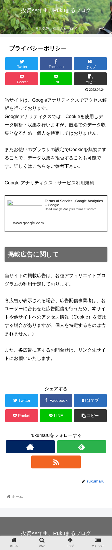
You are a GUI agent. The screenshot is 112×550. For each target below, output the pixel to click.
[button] (101, 492)
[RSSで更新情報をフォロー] (56, 462)
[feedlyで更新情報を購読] (82, 446)
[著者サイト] (30, 446)
